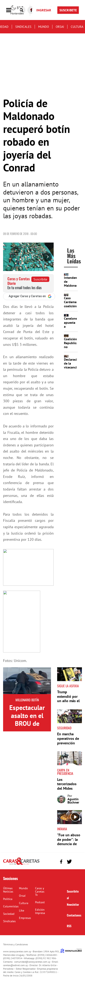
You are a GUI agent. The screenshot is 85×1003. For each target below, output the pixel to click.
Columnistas (11, 906)
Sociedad (8, 914)
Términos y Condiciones (15, 944)
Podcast (40, 902)
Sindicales (23, 26)
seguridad (64, 727)
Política (7, 899)
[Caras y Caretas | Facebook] (61, 861)
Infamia (62, 828)
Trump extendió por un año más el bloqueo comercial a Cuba (68, 703)
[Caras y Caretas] (21, 864)
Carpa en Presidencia (65, 772)
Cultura (77, 26)
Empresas (25, 918)
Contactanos (74, 915)
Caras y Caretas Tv (39, 891)
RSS (69, 926)
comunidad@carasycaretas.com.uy (32, 961)
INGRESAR (43, 10)
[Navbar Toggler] (11, 10)
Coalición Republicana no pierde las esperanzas (72, 349)
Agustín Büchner (73, 800)
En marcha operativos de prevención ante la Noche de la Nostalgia (69, 743)
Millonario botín (27, 699)
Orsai (60, 26)
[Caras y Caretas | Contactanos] (77, 861)
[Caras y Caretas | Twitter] (69, 861)
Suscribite (40, 279)
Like (21, 910)
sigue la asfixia (68, 685)
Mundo (43, 26)
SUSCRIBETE (68, 10)
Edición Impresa (40, 911)
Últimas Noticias (8, 889)
